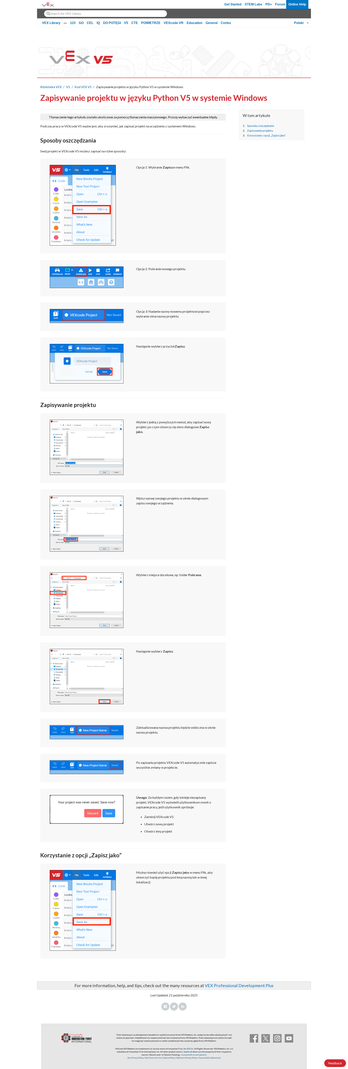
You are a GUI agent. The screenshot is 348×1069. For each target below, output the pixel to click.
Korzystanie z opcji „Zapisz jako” (266, 135)
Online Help (297, 4)
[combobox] (105, 13)
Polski (298, 23)
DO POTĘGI (112, 23)
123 (73, 23)
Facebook (165, 1006)
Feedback (335, 1063)
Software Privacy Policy (186, 1058)
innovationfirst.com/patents (194, 1054)
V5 (126, 23)
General (212, 23)
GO (81, 23)
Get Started (232, 4)
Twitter (174, 1006)
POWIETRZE (151, 23)
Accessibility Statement (210, 1058)
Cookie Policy (169, 1058)
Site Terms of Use (153, 1058)
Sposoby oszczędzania (260, 125)
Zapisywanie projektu (260, 130)
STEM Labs (253, 4)
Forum (280, 4)
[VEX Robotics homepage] (48, 4)
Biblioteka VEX (51, 87)
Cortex (226, 23)
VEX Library (51, 23)
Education (194, 23)
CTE (134, 23)
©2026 (190, 1048)
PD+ (268, 4)
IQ (98, 23)
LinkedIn (183, 1006)
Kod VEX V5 (83, 87)
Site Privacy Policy (135, 1058)
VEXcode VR (173, 23)
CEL (90, 23)
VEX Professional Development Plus (239, 985)
